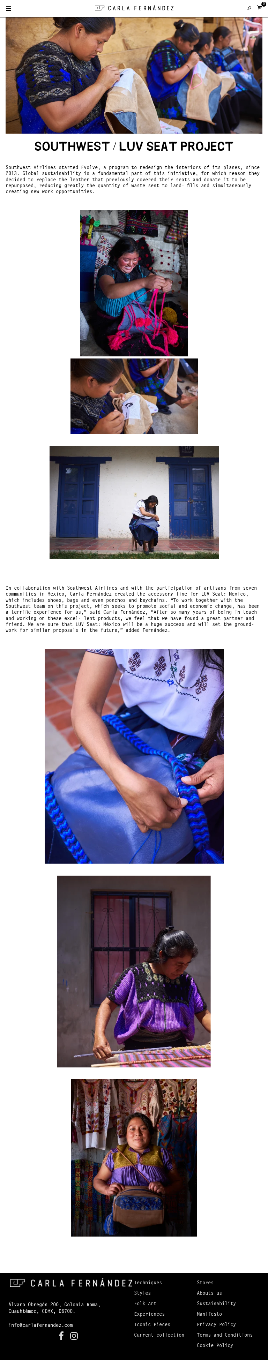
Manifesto (209, 1314)
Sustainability (216, 1304)
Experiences (149, 1314)
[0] (259, 9)
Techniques (148, 1283)
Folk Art (145, 1304)
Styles (142, 1293)
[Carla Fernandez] (134, 9)
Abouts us (209, 1293)
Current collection (159, 1335)
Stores (205, 1283)
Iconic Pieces (152, 1325)
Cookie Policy (215, 1346)
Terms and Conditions (225, 1335)
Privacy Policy (216, 1325)
